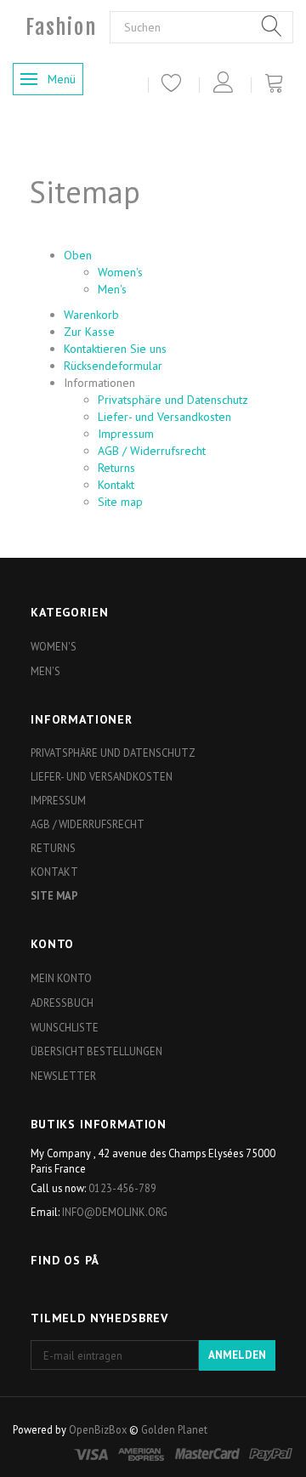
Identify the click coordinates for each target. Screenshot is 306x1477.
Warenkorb (91, 314)
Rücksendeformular (113, 365)
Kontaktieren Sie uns (115, 348)
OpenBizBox (98, 1429)
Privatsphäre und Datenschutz (173, 399)
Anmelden (237, 1355)
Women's (120, 272)
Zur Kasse (89, 331)
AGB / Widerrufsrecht (152, 450)
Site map (120, 501)
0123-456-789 (122, 1188)
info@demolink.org (114, 1212)
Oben (78, 255)
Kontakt (116, 484)
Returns (116, 467)
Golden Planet (174, 1429)
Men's (112, 289)
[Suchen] (272, 27)
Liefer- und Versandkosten (164, 416)
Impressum (126, 433)
